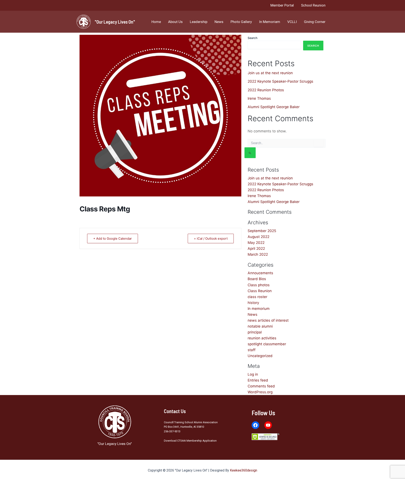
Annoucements (260, 273)
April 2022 (256, 248)
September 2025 (262, 231)
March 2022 (258, 254)
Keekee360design (243, 470)
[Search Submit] (250, 152)
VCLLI (292, 22)
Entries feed (258, 380)
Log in (253, 374)
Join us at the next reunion (270, 73)
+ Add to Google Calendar (112, 238)
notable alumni (260, 326)
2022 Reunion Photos (266, 90)
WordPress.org (260, 392)
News (219, 22)
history (253, 303)
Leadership (198, 22)
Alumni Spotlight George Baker (274, 107)
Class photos (259, 285)
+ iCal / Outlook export (211, 238)
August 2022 (258, 237)
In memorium (259, 308)
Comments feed (261, 386)
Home (156, 22)
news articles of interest (268, 320)
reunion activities (262, 338)
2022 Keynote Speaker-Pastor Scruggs (280, 81)
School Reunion (313, 5)
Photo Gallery (241, 22)
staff (251, 350)
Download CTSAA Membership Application (190, 440)
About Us (175, 22)
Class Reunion (260, 291)
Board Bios (257, 279)
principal (255, 332)
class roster (257, 297)
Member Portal (282, 5)
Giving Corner (314, 22)
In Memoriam (269, 22)
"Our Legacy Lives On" (115, 21)
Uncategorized (260, 356)
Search (252, 38)
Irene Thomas (259, 98)
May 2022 (256, 242)
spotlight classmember (267, 344)
